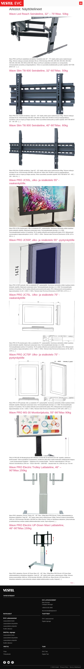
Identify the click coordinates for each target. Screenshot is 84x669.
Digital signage (46, 621)
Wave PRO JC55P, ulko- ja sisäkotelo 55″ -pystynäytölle (41, 240)
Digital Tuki (45, 654)
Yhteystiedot (6, 654)
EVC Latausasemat (47, 618)
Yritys (5, 651)
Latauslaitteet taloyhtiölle (10, 623)
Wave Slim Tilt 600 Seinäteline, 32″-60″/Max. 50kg (38, 70)
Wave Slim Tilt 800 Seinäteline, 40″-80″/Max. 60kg (38, 125)
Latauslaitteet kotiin (9, 621)
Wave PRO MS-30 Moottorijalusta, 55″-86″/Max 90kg (40, 412)
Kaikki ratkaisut (7, 628)
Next (72, 583)
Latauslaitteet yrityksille (10, 626)
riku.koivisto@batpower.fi (49, 610)
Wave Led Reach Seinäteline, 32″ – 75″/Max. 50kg (38, 13)
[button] (80, 3)
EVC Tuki (45, 651)
